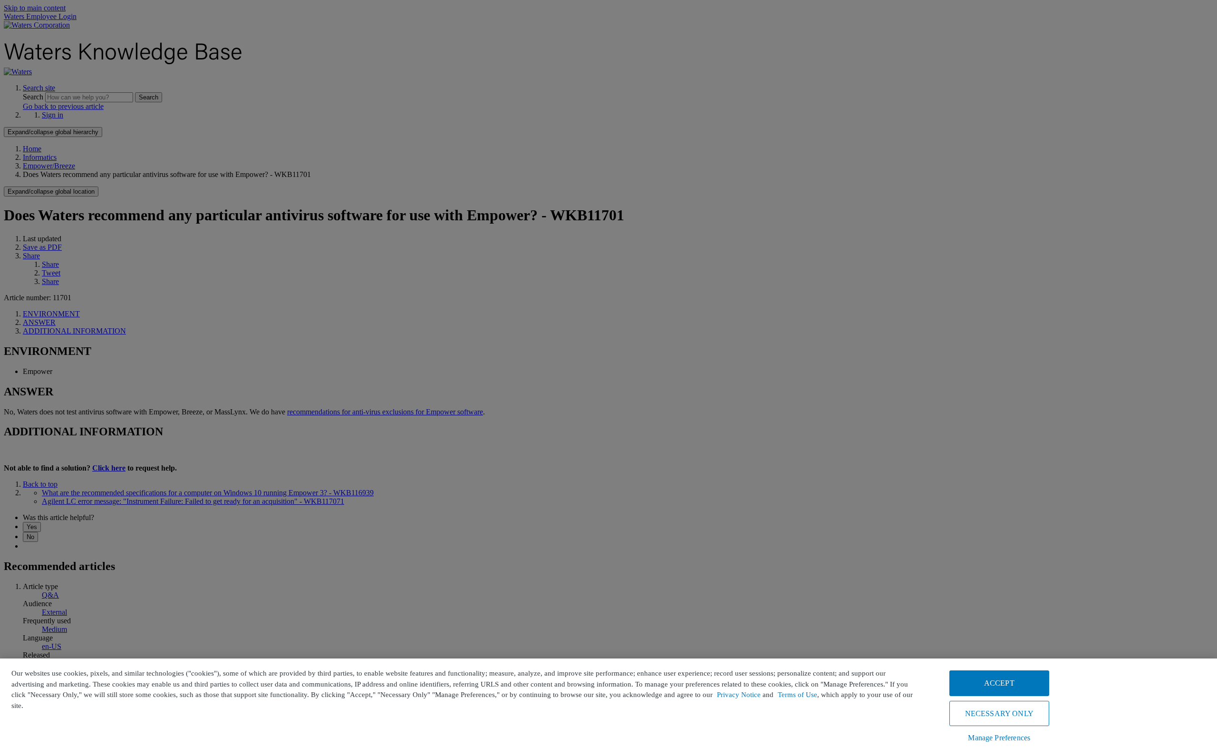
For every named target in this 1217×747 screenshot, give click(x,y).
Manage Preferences (999, 738)
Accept (999, 683)
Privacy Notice (739, 694)
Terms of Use (797, 694)
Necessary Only (999, 713)
